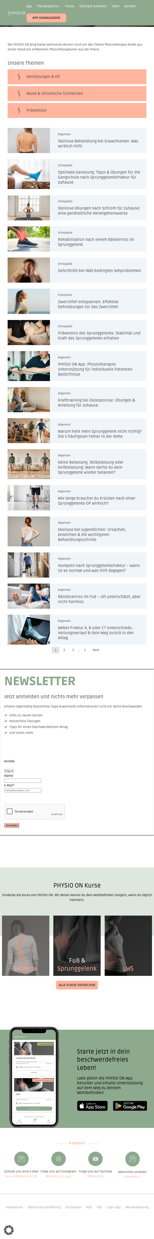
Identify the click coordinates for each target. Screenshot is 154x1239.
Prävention (65, 295)
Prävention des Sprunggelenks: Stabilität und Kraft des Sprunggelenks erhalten (99, 336)
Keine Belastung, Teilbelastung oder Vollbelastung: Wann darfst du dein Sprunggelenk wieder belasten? (91, 467)
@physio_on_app (58, 1176)
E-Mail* (9, 785)
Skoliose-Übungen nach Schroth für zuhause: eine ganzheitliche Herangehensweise (99, 211)
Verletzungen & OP (43, 76)
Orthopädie (65, 165)
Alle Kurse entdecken (77, 985)
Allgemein (64, 134)
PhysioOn (97, 1176)
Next (96, 650)
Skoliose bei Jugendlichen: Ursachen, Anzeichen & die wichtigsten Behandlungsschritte (92, 534)
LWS (128, 968)
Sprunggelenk (77, 968)
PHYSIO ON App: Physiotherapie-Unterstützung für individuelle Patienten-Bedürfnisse (95, 369)
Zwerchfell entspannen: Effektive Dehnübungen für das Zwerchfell (88, 304)
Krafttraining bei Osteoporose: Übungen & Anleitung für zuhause (96, 403)
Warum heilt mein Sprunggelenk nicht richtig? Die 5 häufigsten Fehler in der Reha (100, 434)
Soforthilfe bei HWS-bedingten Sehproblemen (99, 270)
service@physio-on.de (21, 1176)
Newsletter (132, 1177)
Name (8, 776)
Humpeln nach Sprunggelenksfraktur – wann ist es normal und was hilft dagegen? (99, 568)
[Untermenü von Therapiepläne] (60, 6)
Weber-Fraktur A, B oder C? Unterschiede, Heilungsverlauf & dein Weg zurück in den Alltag (96, 633)
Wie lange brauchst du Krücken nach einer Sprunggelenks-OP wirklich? (96, 501)
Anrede (9, 761)
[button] (9, 1230)
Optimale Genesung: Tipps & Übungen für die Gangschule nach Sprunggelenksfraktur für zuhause (99, 177)
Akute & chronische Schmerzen (54, 93)
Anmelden (11, 825)
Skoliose (25, 968)
